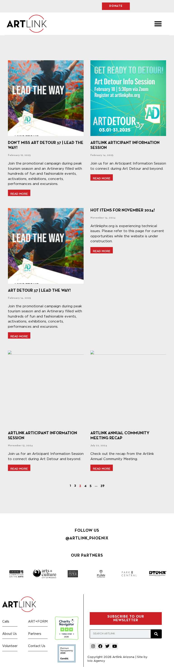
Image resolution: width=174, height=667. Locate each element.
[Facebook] (100, 646)
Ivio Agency (96, 660)
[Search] (156, 634)
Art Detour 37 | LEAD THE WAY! (39, 291)
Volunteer (9, 646)
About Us (9, 633)
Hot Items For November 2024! (122, 210)
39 (102, 485)
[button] (158, 24)
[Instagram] (93, 646)
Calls (5, 621)
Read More (19, 193)
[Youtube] (114, 646)
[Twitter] (107, 646)
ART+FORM (38, 621)
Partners (34, 633)
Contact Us (36, 646)
